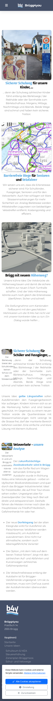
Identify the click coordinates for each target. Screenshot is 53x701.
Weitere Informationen (34, 673)
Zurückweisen (28, 692)
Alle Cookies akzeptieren (28, 681)
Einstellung (28, 687)
